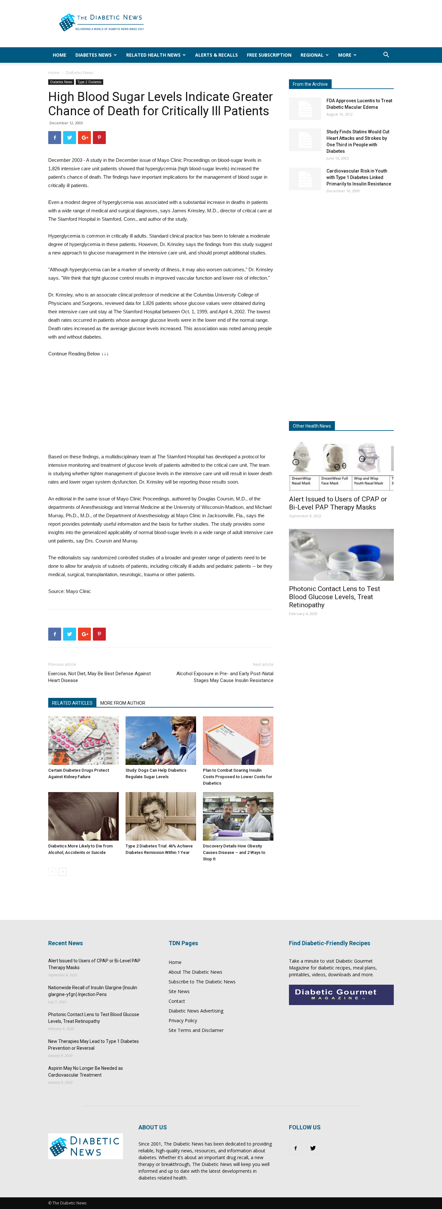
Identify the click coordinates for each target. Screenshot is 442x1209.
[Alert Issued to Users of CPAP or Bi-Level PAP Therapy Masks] (341, 465)
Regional (312, 55)
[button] (386, 55)
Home (59, 55)
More (344, 55)
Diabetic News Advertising (196, 1011)
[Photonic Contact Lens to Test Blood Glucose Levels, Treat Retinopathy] (341, 555)
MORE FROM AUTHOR (122, 703)
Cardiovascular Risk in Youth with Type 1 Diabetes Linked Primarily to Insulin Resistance (358, 177)
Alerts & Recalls (216, 55)
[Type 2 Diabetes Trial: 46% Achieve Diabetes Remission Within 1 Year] (161, 816)
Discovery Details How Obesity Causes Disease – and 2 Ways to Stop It (234, 852)
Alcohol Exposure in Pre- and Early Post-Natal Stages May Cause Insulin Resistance (224, 677)
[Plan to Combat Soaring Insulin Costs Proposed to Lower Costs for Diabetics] (238, 740)
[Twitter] (312, 1148)
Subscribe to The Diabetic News (202, 982)
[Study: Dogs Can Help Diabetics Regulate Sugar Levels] (161, 740)
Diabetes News (93, 55)
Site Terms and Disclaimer (196, 1030)
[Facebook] (295, 1148)
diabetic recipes (334, 968)
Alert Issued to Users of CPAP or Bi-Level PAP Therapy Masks (338, 503)
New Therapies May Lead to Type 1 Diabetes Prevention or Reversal (93, 1045)
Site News (179, 991)
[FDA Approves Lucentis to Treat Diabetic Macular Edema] (305, 108)
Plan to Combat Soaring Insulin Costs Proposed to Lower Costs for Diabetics (237, 777)
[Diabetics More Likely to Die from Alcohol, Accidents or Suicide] (83, 816)
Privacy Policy (183, 1020)
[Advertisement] (276, 23)
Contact (177, 1001)
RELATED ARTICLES (72, 703)
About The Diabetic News (195, 972)
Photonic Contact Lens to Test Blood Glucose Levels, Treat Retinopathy (334, 597)
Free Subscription (269, 55)
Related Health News (153, 55)
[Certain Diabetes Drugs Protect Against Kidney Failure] (83, 740)
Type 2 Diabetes (89, 82)
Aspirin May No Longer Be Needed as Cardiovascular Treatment (85, 1072)
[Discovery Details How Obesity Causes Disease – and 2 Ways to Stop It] (238, 816)
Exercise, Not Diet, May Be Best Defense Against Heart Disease (99, 677)
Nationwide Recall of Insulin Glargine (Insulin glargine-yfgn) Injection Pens (92, 991)
